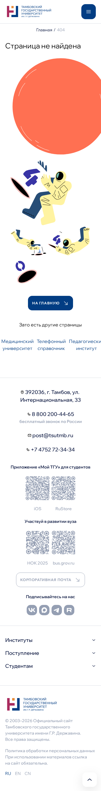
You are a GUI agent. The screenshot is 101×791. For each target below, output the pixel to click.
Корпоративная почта (45, 579)
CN (28, 773)
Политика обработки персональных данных (50, 750)
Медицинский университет (17, 344)
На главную (46, 303)
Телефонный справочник (51, 344)
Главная (44, 29)
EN (18, 773)
